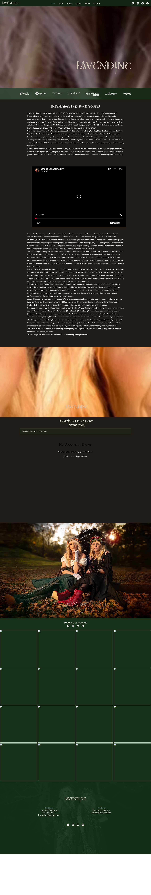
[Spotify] (147, 3)
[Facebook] (133, 3)
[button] (96, 3)
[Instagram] (138, 3)
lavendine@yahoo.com (48, 815)
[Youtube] (142, 3)
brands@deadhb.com (102, 813)
